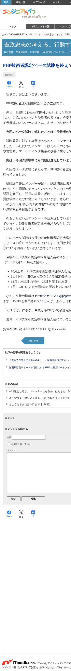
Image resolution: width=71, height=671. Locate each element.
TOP (6, 2)
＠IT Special (39, 2)
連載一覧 (20, 2)
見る (21, 87)
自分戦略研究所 (16, 34)
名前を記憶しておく (21, 444)
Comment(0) (58, 329)
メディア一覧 (9, 667)
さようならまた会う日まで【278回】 (30, 404)
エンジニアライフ (24, 13)
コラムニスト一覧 (40, 26)
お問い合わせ (47, 667)
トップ (12, 26)
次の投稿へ (34, 340)
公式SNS (22, 667)
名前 (9, 437)
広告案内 (33, 667)
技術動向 (9, 75)
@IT (4, 34)
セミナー (57, 2)
